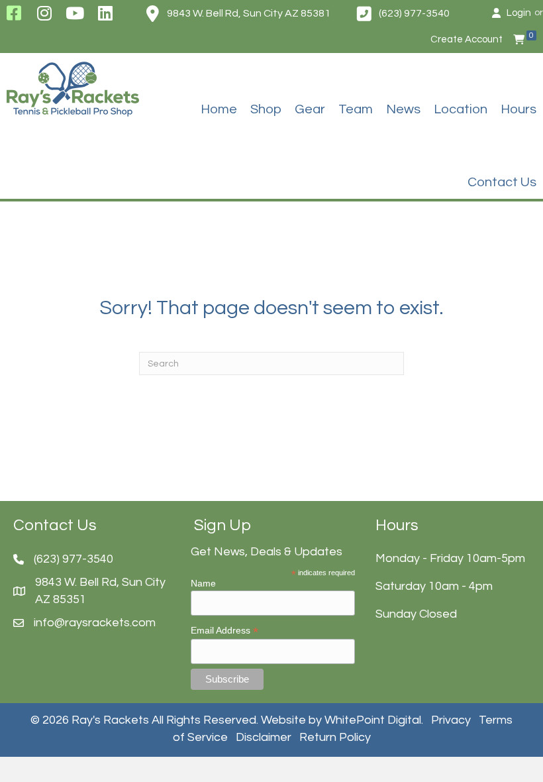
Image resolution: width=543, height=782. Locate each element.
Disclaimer (263, 737)
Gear (310, 109)
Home (219, 109)
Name (203, 583)
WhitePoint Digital (372, 720)
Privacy (451, 720)
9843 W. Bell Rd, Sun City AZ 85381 (248, 13)
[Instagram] (44, 13)
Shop (265, 109)
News (403, 109)
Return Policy (335, 737)
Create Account (466, 39)
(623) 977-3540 (414, 13)
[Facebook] (13, 13)
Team (355, 109)
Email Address (224, 630)
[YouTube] (75, 13)
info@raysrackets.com (95, 622)
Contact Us (502, 182)
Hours (518, 109)
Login (519, 13)
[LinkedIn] (105, 13)
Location (460, 109)
